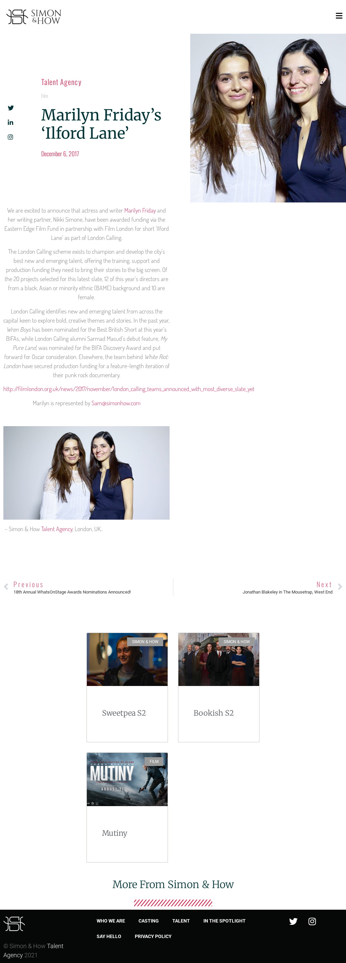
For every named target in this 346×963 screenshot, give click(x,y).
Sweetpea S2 (124, 713)
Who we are (111, 921)
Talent (181, 921)
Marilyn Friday (140, 210)
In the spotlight (224, 921)
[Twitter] (293, 921)
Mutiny (114, 833)
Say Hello (109, 936)
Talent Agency (61, 81)
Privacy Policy (153, 936)
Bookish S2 (214, 713)
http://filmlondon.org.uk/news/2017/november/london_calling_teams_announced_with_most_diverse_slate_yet (128, 388)
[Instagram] (312, 921)
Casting (149, 921)
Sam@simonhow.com (116, 403)
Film (44, 95)
